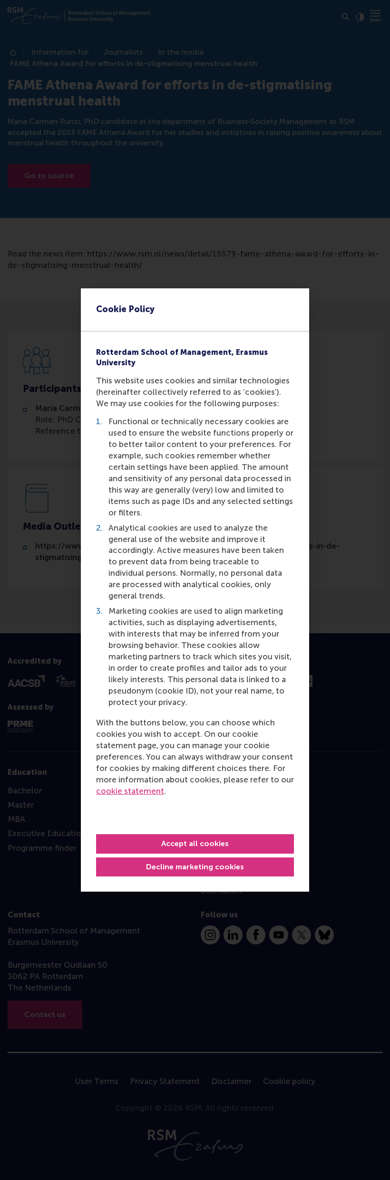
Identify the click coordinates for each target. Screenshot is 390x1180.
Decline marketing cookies (195, 866)
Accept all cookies (195, 843)
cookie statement (130, 791)
